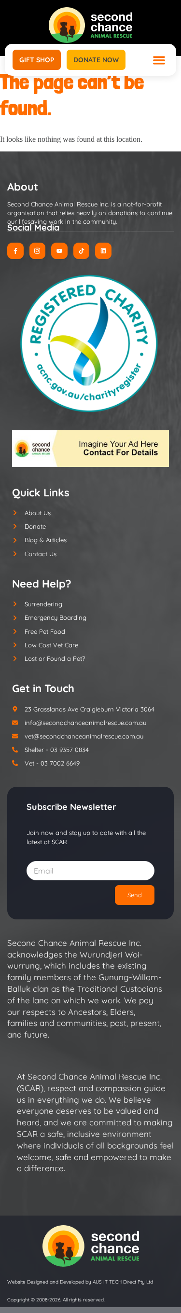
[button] (159, 60)
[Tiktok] (81, 251)
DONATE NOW (96, 59)
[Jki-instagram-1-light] (37, 251)
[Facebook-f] (15, 251)
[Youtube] (59, 251)
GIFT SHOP (36, 59)
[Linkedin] (103, 251)
